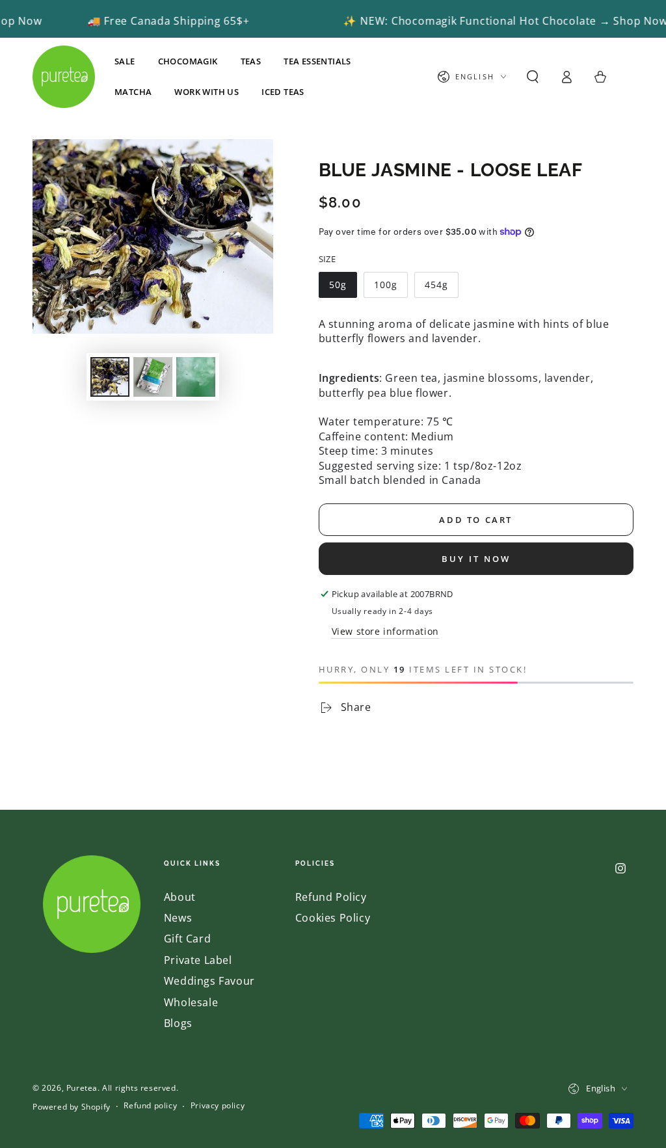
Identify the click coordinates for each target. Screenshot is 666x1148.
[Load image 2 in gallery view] (152, 377)
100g (385, 284)
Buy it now (476, 559)
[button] (533, 76)
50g (338, 284)
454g (436, 284)
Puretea (82, 1087)
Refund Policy (331, 897)
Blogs (178, 1023)
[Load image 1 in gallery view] (109, 377)
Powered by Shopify (72, 1107)
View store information (385, 631)
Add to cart (476, 520)
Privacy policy (218, 1106)
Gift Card (187, 938)
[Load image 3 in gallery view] (195, 377)
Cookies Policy (332, 918)
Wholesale (191, 1002)
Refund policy (150, 1106)
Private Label (198, 960)
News (178, 918)
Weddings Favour (209, 981)
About (180, 897)
